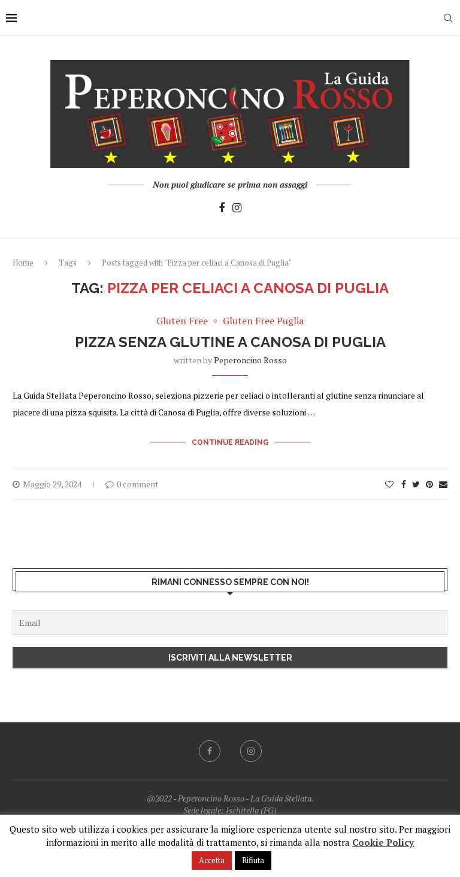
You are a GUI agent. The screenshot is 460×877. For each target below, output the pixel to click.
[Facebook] (222, 208)
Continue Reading (230, 442)
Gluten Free (182, 321)
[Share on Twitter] (416, 484)
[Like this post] (389, 484)
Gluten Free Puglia (263, 321)
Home (23, 262)
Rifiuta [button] (253, 860)
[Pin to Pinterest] (429, 484)
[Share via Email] (443, 484)
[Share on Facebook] (403, 484)
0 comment (138, 484)
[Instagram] (236, 208)
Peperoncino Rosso (250, 360)
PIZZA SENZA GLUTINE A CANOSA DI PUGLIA (230, 342)
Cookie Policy (383, 842)
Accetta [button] (212, 860)
